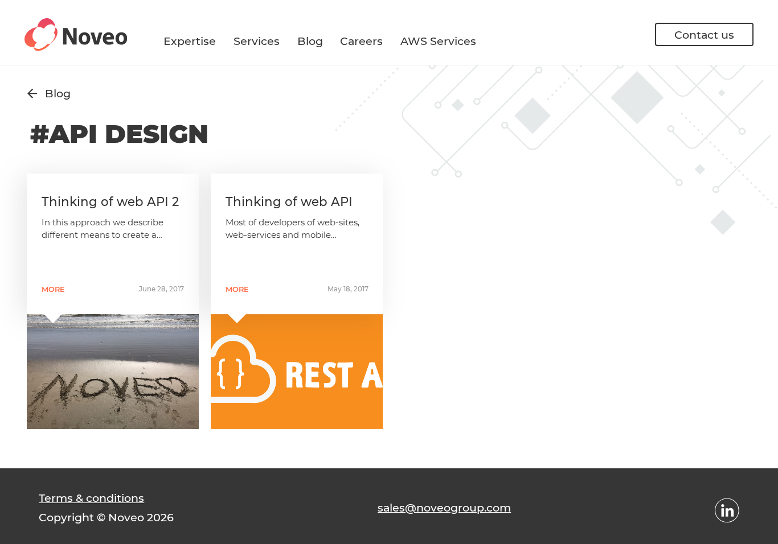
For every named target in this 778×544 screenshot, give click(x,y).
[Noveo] (75, 34)
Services (257, 41)
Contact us (704, 35)
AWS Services (438, 41)
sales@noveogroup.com (444, 507)
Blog (310, 41)
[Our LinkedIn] (727, 510)
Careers (361, 41)
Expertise (189, 41)
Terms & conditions (91, 498)
